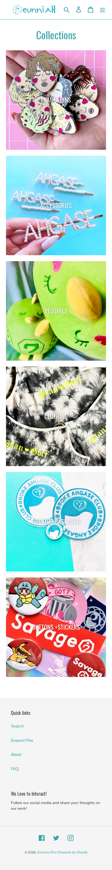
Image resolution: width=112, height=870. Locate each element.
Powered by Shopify (73, 852)
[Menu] (102, 10)
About (16, 754)
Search (17, 726)
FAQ (15, 768)
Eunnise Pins (47, 852)
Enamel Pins (22, 740)
